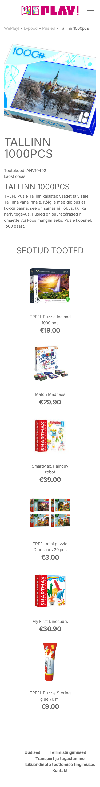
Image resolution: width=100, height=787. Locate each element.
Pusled (48, 28)
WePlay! (11, 28)
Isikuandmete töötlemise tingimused (60, 764)
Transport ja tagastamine (60, 758)
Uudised (32, 752)
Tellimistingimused (68, 752)
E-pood (31, 28)
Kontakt (60, 770)
